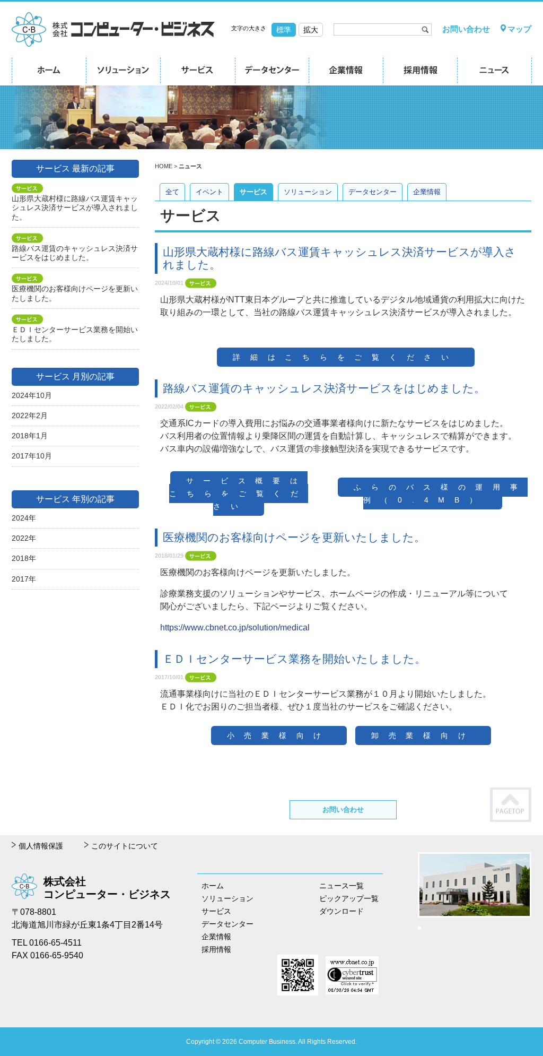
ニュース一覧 (341, 885)
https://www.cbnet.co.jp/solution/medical (235, 627)
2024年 (24, 518)
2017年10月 (32, 456)
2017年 (24, 579)
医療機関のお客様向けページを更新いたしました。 (294, 537)
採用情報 (216, 949)
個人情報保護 (41, 846)
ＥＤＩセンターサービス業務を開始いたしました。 (294, 659)
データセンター (372, 192)
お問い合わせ (466, 28)
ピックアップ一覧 (349, 898)
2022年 (24, 538)
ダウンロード (341, 911)
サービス (253, 192)
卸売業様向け (423, 735)
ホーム (213, 885)
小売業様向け (279, 735)
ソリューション (308, 192)
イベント (209, 192)
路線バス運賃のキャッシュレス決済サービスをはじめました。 (324, 388)
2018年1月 (30, 435)
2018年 (24, 558)
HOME (163, 166)
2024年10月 (32, 395)
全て (172, 192)
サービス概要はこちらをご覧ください (238, 493)
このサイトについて (124, 846)
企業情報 (427, 192)
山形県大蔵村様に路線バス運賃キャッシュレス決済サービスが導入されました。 (75, 207)
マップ (519, 28)
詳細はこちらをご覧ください (345, 357)
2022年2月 (30, 415)
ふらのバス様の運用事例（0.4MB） (440, 493)
